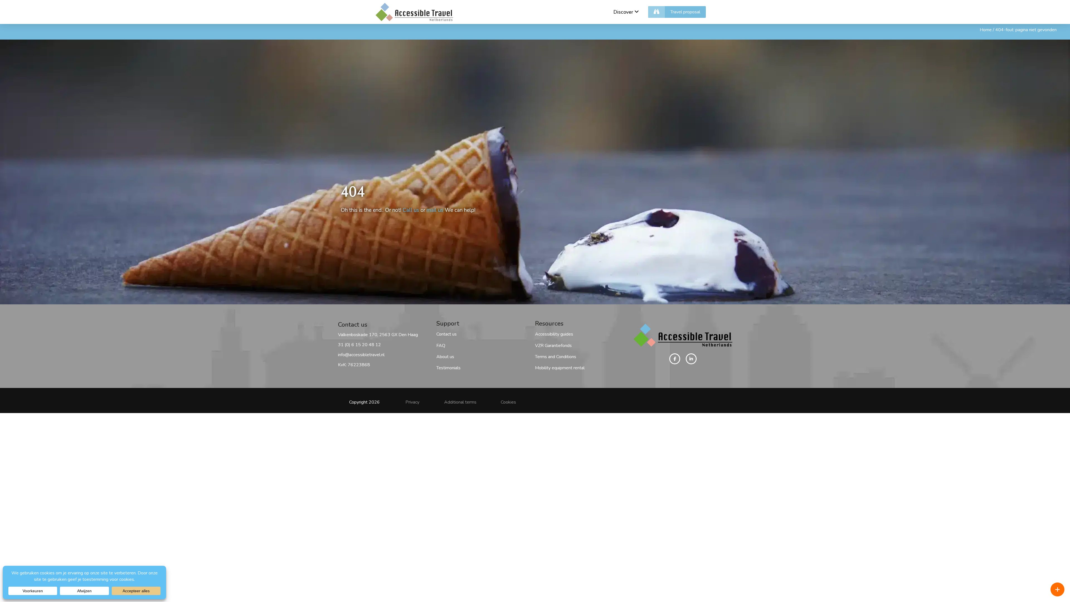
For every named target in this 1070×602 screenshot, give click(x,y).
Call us (411, 210)
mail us (435, 210)
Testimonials (448, 368)
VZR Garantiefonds (553, 346)
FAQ (440, 346)
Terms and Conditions (555, 357)
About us (445, 357)
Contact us (446, 334)
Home (986, 30)
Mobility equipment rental (560, 368)
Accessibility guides (554, 334)
